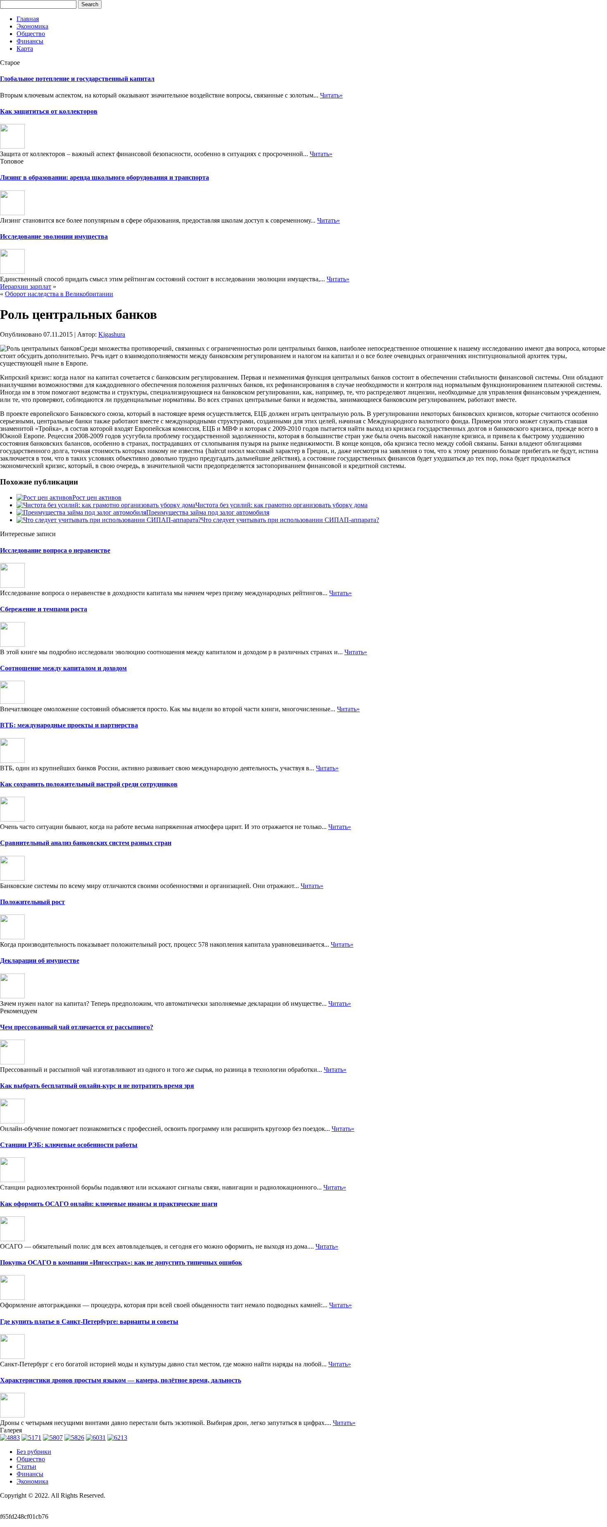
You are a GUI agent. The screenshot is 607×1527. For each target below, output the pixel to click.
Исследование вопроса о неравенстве (55, 550)
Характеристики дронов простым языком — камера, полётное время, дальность (120, 1380)
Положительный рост (32, 901)
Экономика (32, 26)
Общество (31, 33)
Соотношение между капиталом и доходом (63, 668)
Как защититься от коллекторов (48, 111)
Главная (28, 18)
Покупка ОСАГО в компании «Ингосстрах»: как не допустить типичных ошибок (121, 1262)
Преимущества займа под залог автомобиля (207, 512)
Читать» (331, 95)
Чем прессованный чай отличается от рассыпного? (76, 1027)
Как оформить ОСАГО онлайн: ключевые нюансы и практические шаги (108, 1203)
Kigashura (111, 334)
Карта (25, 48)
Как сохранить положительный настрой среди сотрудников (89, 784)
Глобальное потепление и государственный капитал (77, 78)
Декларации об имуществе (39, 960)
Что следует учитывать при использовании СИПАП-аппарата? (290, 519)
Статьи (26, 1466)
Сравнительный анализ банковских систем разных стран (85, 842)
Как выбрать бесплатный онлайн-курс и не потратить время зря (97, 1085)
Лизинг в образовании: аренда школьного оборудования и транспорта (104, 177)
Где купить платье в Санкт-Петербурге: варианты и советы (89, 1321)
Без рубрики (34, 1451)
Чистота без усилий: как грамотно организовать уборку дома (281, 504)
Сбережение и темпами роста (43, 609)
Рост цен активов (96, 497)
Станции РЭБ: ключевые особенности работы (69, 1144)
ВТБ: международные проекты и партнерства (69, 725)
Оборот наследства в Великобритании (59, 293)
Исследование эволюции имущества (54, 236)
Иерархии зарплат (25, 286)
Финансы (30, 41)
